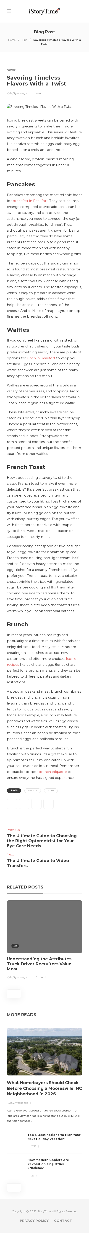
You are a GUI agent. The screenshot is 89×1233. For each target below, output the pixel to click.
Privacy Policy (34, 1221)
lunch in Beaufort (40, 358)
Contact (63, 1221)
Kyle (9, 93)
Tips (24, 39)
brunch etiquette (53, 772)
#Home (32, 790)
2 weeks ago (20, 1102)
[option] (44, 940)
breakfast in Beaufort (30, 201)
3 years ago (19, 93)
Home (12, 39)
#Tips (51, 790)
